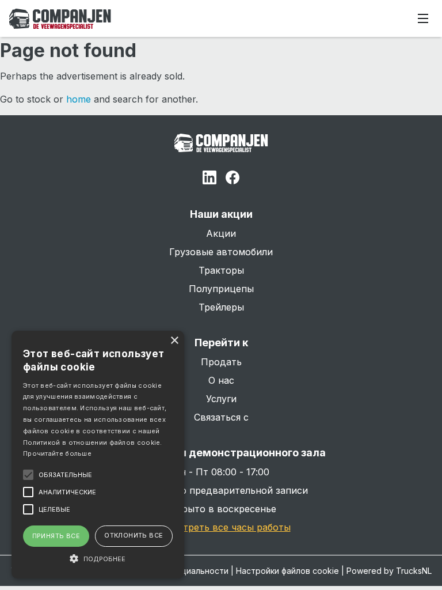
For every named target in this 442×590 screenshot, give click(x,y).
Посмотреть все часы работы (221, 527)
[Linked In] (209, 179)
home (78, 99)
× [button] (174, 340)
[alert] (98, 454)
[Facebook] (232, 179)
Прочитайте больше (57, 453)
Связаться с (221, 417)
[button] (98, 558)
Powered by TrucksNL (389, 571)
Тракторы (221, 270)
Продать (221, 362)
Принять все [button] (56, 536)
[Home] (60, 19)
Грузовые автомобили (221, 252)
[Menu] (423, 18)
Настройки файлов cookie (287, 571)
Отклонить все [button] (133, 535)
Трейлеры (221, 307)
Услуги (221, 398)
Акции (221, 233)
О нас (221, 380)
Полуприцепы (221, 288)
